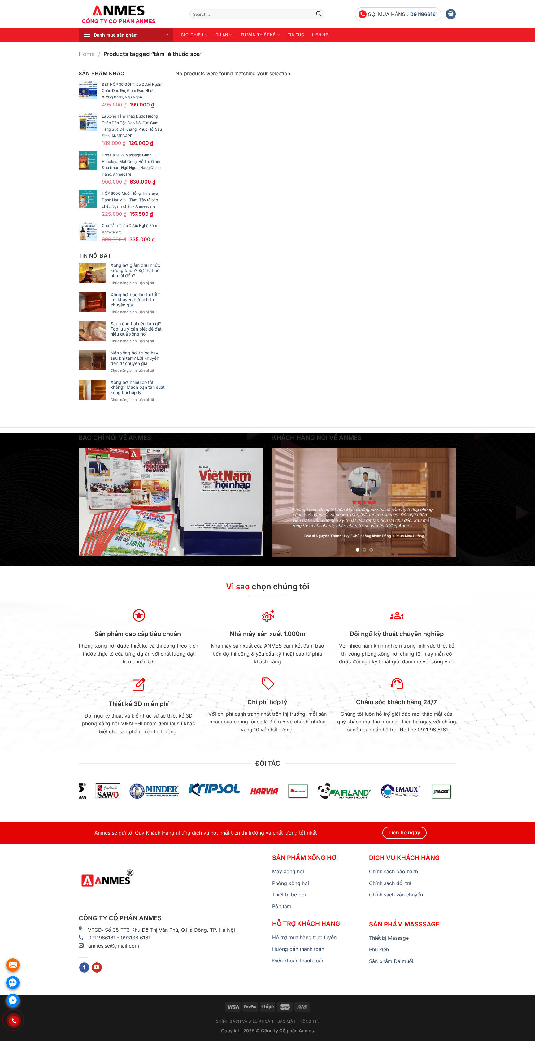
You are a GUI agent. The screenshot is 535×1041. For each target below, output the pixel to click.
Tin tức (296, 35)
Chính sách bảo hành (393, 871)
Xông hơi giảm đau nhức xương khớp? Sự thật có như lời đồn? (135, 270)
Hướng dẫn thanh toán (298, 949)
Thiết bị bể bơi (289, 894)
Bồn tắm (281, 906)
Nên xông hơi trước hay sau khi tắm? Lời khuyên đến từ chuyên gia (135, 358)
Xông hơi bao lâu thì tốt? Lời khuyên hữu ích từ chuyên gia (135, 300)
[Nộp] (318, 14)
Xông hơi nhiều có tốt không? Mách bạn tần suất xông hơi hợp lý (138, 387)
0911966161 (424, 14)
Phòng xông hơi (290, 883)
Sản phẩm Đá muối (391, 961)
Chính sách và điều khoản (244, 1021)
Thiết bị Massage (389, 938)
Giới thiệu (192, 35)
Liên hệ (320, 35)
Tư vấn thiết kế (258, 35)
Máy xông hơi (288, 871)
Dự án (221, 35)
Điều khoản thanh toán (298, 960)
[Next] (251, 502)
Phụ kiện (379, 949)
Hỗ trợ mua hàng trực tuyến (304, 937)
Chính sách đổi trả (390, 883)
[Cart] (451, 14)
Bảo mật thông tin (298, 1021)
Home (87, 53)
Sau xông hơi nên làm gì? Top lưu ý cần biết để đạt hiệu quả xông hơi (136, 329)
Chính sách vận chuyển (396, 894)
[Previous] (90, 502)
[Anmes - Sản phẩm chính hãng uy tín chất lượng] (129, 14)
